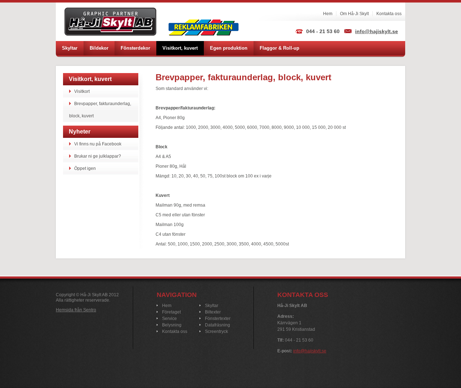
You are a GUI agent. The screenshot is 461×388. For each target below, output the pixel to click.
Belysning (172, 325)
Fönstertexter (217, 318)
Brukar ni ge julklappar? (97, 156)
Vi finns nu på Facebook (97, 143)
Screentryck (216, 331)
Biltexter (213, 312)
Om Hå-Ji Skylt (354, 13)
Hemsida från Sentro (76, 309)
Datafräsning (217, 325)
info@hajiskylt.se (376, 31)
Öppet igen (85, 168)
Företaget (171, 312)
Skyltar (211, 305)
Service (169, 318)
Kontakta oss (389, 13)
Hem (327, 13)
